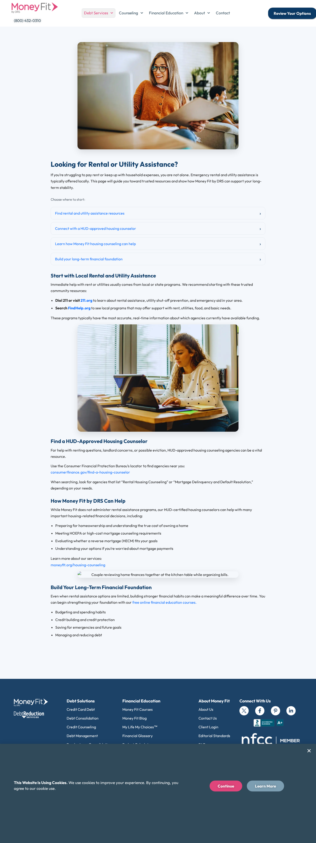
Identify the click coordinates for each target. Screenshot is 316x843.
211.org (86, 300)
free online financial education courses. (164, 602)
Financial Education (166, 12)
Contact (223, 12)
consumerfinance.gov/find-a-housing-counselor (90, 472)
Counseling (128, 12)
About (199, 12)
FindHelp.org (79, 308)
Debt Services (96, 12)
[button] (309, 750)
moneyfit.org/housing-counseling (78, 565)
